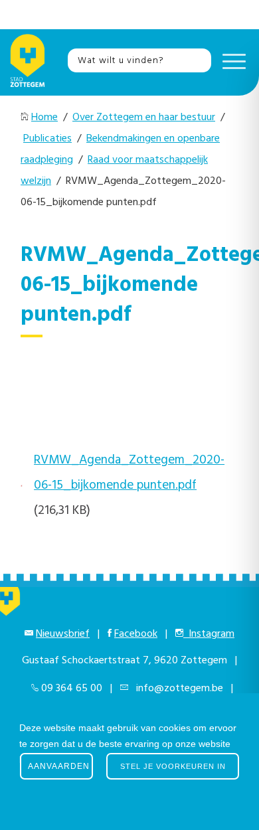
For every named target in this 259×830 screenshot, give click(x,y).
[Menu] (230, 60)
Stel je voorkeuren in (173, 766)
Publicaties (47, 138)
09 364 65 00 (71, 688)
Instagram (208, 634)
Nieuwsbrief (63, 634)
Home (44, 117)
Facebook (135, 634)
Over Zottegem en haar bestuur (143, 117)
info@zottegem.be (177, 688)
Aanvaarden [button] (59, 766)
